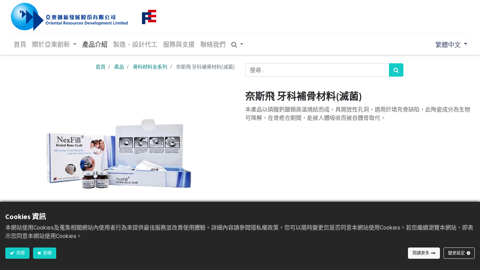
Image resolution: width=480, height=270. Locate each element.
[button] (237, 44)
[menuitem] (20, 44)
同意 (20, 253)
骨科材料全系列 (150, 67)
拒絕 (47, 253)
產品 (119, 67)
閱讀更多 (421, 253)
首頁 (100, 67)
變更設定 (456, 253)
